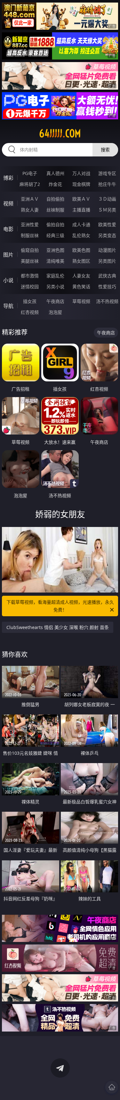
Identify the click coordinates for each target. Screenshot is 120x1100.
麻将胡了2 (30, 184)
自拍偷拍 (55, 199)
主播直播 (81, 210)
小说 (8, 280)
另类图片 (107, 261)
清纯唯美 (55, 261)
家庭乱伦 (55, 276)
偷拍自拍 (55, 224)
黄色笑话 (81, 286)
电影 (8, 229)
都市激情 (30, 276)
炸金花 (55, 184)
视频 (8, 203)
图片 (8, 254)
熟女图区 (81, 261)
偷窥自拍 (30, 250)
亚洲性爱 (30, 224)
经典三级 (55, 235)
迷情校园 (30, 286)
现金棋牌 (81, 184)
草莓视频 (81, 301)
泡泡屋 (55, 312)
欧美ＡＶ (81, 199)
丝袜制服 (55, 210)
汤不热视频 (107, 301)
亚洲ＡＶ (30, 199)
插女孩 (29, 301)
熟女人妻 (30, 210)
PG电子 (29, 173)
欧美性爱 (107, 224)
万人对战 (81, 173)
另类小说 (55, 286)
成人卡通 (81, 224)
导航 (8, 305)
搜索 (105, 150)
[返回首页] (111, 1087)
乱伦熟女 (81, 235)
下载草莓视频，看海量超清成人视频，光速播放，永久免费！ (60, 606)
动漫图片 (107, 250)
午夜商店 (55, 301)
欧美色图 (81, 250)
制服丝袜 (30, 235)
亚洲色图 (55, 250)
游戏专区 (107, 173)
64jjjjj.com (60, 133)
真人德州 (55, 173)
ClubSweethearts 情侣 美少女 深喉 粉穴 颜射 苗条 (57, 627)
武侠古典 (107, 276)
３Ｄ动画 (107, 199)
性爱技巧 (107, 286)
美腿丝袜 (30, 261)
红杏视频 (30, 312)
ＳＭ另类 (107, 210)
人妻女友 (81, 276)
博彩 (8, 177)
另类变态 (107, 235)
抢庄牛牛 (107, 184)
